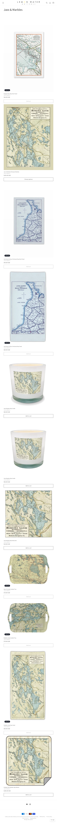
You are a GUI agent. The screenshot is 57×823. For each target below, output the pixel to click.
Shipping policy (33, 818)
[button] (3, 2)
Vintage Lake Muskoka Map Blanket (11, 787)
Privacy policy (49, 816)
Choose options (28, 179)
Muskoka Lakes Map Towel (9, 725)
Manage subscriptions (28, 819)
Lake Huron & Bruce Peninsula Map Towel (13, 346)
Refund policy (42, 816)
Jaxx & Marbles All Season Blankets (11, 171)
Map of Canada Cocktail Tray (10, 589)
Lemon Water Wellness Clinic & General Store (17, 816)
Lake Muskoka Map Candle (9, 408)
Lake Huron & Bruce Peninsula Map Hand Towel (14, 259)
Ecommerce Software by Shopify (32, 816)
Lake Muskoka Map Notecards (10, 540)
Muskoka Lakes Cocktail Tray (10, 638)
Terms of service (25, 818)
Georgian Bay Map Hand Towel (10, 93)
